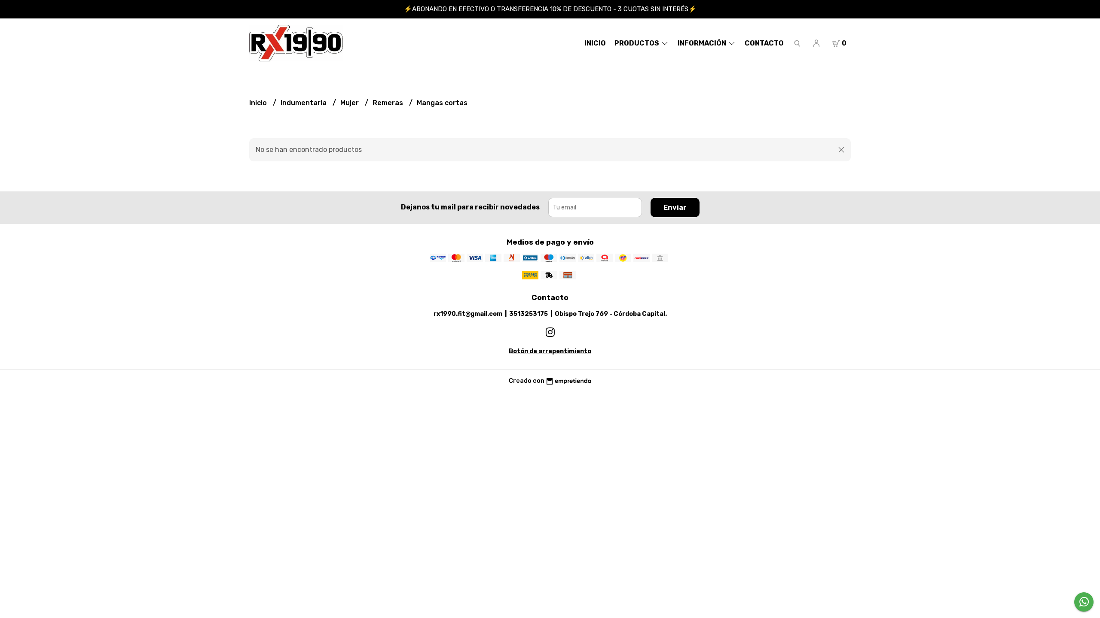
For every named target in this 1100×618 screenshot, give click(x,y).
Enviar (675, 207)
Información (702, 43)
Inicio (595, 43)
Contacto (764, 43)
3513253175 (528, 314)
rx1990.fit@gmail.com (468, 314)
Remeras (389, 103)
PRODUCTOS (637, 43)
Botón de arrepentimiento (550, 351)
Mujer (350, 103)
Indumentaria (304, 103)
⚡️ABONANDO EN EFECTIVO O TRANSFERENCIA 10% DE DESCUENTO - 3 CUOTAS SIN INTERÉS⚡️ (550, 9)
